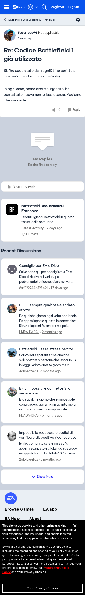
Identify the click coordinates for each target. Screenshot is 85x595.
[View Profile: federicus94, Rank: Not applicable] (10, 35)
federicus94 (27, 33)
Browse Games (19, 509)
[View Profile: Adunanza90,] (12, 352)
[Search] (44, 7)
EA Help (12, 518)
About (35, 518)
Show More (45, 476)
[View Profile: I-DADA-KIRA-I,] (12, 392)
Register (57, 7)
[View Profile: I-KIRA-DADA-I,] (12, 308)
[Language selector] (33, 7)
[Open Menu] (78, 19)
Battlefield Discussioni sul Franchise (32, 20)
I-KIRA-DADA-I (29, 332)
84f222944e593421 (33, 288)
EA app (50, 509)
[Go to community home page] (19, 7)
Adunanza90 (28, 371)
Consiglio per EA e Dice (39, 265)
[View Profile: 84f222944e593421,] (12, 269)
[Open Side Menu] (6, 7)
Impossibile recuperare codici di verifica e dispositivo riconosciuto (47, 435)
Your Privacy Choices (42, 588)
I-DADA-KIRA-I (29, 415)
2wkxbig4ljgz (28, 459)
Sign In (73, 7)
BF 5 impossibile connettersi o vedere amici (44, 391)
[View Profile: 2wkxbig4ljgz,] (12, 436)
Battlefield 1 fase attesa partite (46, 349)
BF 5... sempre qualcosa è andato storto (47, 307)
